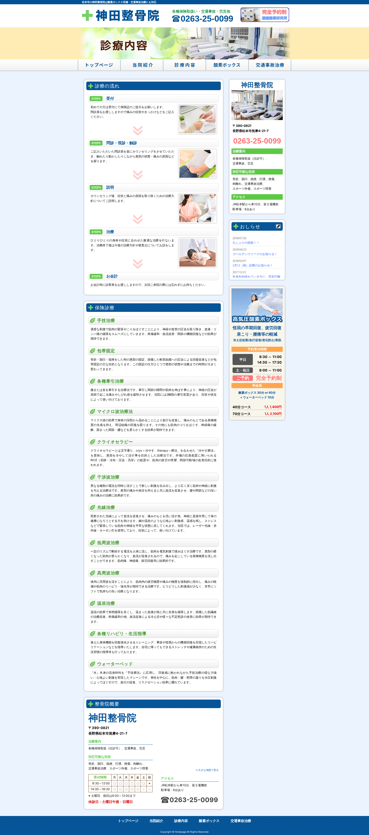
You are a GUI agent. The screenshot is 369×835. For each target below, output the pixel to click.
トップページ (99, 65)
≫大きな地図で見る (207, 770)
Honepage (180, 831)
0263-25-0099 (207, 18)
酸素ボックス (227, 65)
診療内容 (184, 65)
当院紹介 (141, 65)
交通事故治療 (270, 65)
